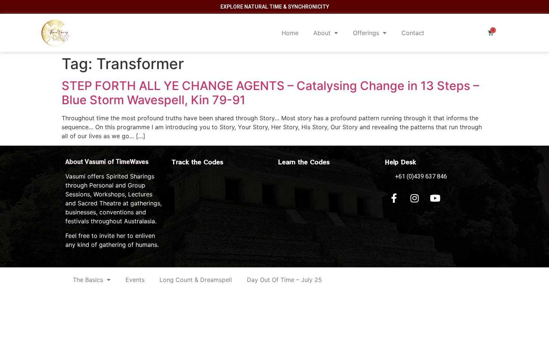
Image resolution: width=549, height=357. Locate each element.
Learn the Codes (304, 161)
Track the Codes (197, 161)
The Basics (88, 279)
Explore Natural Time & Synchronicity (274, 7)
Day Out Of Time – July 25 (284, 279)
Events (135, 279)
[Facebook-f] (394, 198)
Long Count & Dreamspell (195, 279)
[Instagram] (414, 198)
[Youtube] (435, 198)
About (322, 33)
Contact (412, 33)
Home (290, 33)
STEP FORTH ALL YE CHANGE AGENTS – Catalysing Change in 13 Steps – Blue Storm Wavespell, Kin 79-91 (270, 92)
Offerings (366, 33)
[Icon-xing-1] (455, 198)
